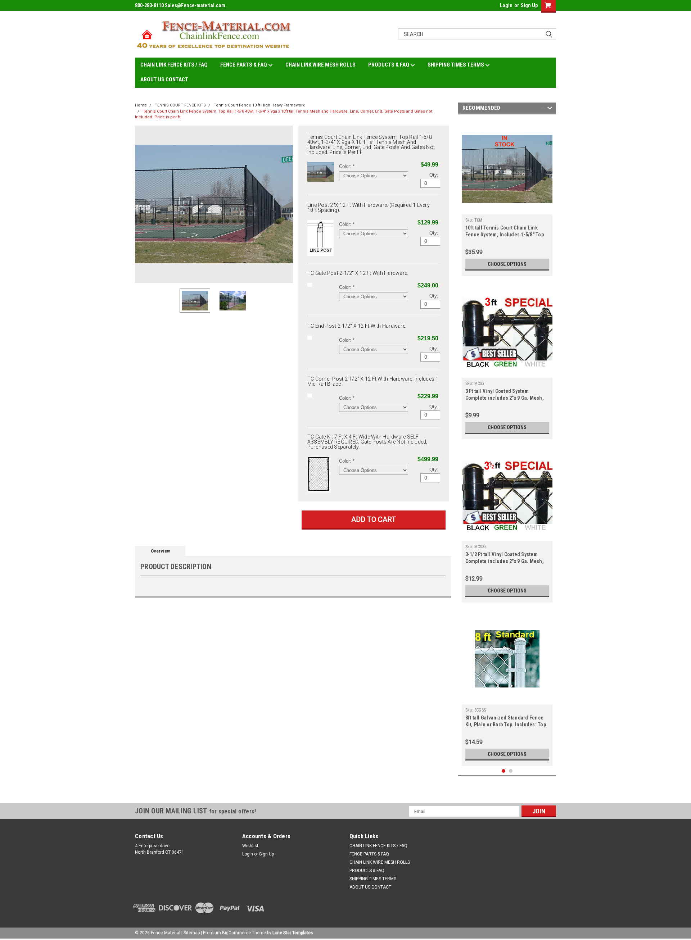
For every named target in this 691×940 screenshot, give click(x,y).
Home (141, 105)
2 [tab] (511, 771)
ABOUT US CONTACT (164, 79)
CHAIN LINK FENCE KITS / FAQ (174, 65)
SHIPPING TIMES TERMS (456, 65)
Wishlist (250, 845)
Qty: (433, 175)
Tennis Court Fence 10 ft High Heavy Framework (259, 105)
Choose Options (507, 264)
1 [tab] (504, 771)
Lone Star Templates (292, 932)
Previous (142, 204)
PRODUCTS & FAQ (389, 65)
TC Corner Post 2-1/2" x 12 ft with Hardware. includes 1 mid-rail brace (373, 381)
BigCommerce (236, 932)
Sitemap (192, 932)
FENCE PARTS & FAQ (244, 65)
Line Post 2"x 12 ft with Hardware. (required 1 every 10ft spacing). (368, 207)
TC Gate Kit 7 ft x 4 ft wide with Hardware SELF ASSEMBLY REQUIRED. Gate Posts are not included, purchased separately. (367, 442)
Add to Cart (373, 519)
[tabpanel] (507, 197)
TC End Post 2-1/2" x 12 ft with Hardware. (356, 326)
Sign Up (529, 5)
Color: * (346, 166)
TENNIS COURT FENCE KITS (180, 105)
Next (286, 204)
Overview (160, 551)
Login (506, 5)
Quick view (507, 209)
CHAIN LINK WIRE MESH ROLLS (320, 65)
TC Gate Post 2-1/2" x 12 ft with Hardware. (357, 273)
